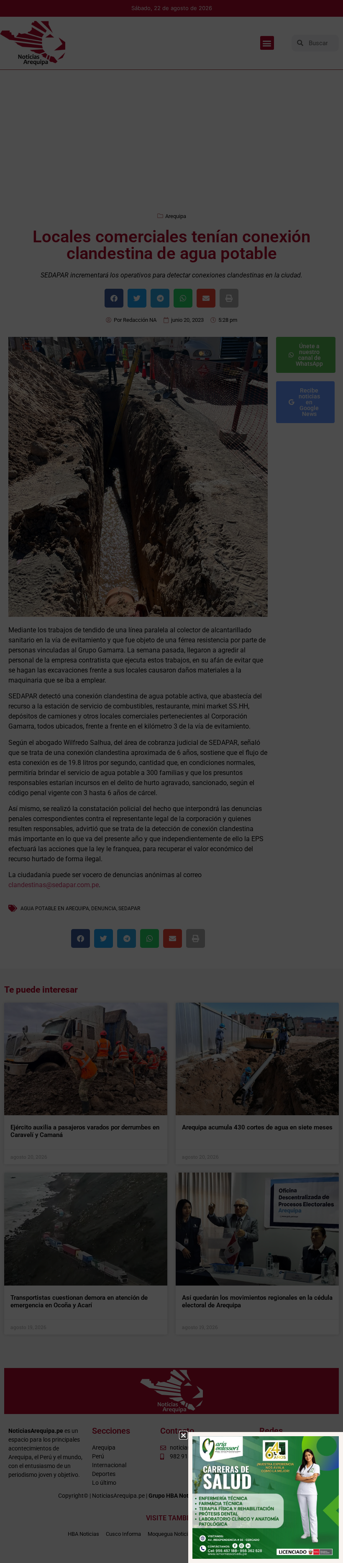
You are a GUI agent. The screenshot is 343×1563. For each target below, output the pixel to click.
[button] (183, 1435)
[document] (171, 781)
